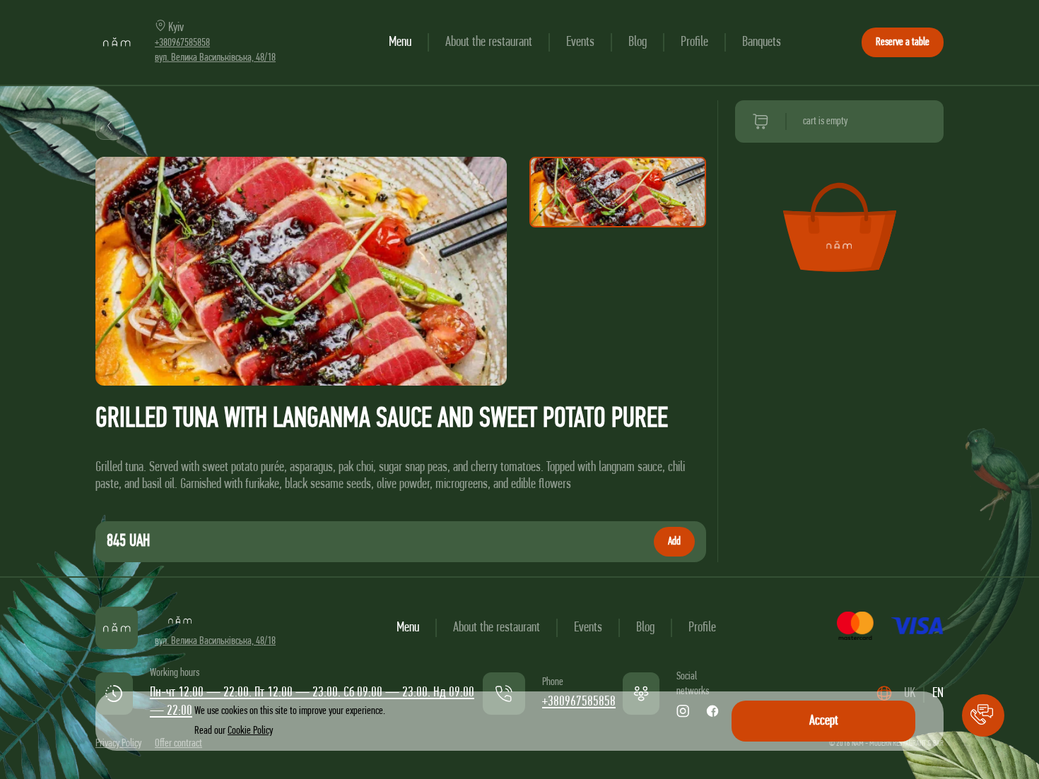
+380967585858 (182, 43)
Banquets (761, 42)
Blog (637, 42)
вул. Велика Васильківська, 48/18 (215, 58)
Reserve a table (902, 42)
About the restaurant (488, 42)
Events (580, 42)
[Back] (109, 126)
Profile (694, 42)
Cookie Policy (250, 731)
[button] (983, 715)
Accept (823, 721)
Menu (400, 42)
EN (938, 693)
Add (674, 541)
